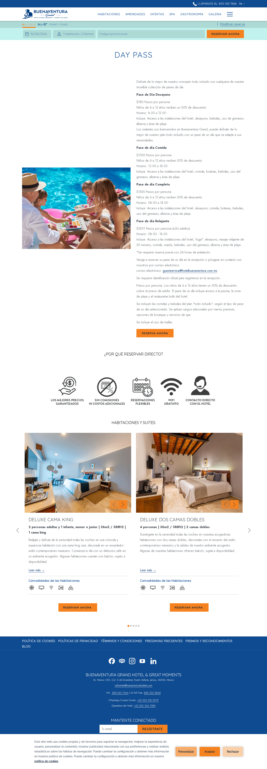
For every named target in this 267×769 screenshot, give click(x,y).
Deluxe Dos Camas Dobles (172, 519)
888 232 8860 (152, 693)
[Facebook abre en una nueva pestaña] (112, 660)
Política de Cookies (38, 641)
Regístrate (152, 729)
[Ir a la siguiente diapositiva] (123, 504)
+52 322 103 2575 (148, 700)
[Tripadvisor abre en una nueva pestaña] (122, 660)
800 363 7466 (119, 693)
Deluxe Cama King (51, 519)
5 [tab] (139, 626)
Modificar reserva (232, 24)
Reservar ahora (227, 34)
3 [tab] (133, 626)
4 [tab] (136, 626)
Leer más (35, 570)
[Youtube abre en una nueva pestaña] (142, 660)
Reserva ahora (155, 333)
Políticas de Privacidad (78, 641)
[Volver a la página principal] (46, 14)
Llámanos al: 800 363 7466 (216, 3)
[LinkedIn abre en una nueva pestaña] (153, 660)
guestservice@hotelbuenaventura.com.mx (190, 270)
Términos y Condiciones (121, 641)
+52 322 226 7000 (144, 706)
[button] (39, 34)
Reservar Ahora (77, 607)
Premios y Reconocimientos (208, 641)
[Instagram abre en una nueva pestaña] (132, 660)
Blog (26, 646)
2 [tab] (131, 626)
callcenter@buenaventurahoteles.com (133, 685)
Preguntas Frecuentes (164, 641)
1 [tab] (128, 626)
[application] (133, 751)
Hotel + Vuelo (58, 25)
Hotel (32, 25)
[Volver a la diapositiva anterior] (114, 504)
